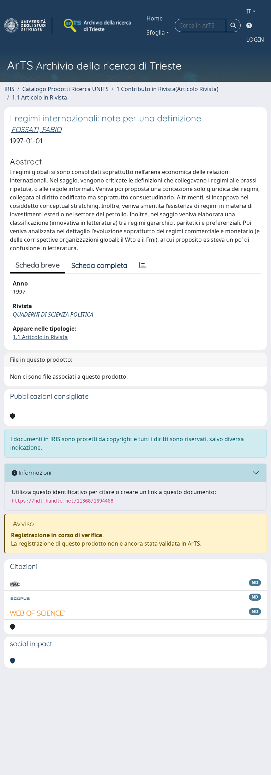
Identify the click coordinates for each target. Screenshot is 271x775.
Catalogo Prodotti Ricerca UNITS (65, 89)
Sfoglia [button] (155, 32)
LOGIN (255, 39)
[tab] (142, 265)
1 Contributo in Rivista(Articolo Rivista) (167, 89)
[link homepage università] (98, 25)
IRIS (9, 89)
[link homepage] (28, 25)
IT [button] (248, 11)
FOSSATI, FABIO (36, 129)
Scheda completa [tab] (99, 265)
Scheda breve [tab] (38, 264)
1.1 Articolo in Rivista (39, 97)
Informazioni (34, 472)
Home (154, 18)
